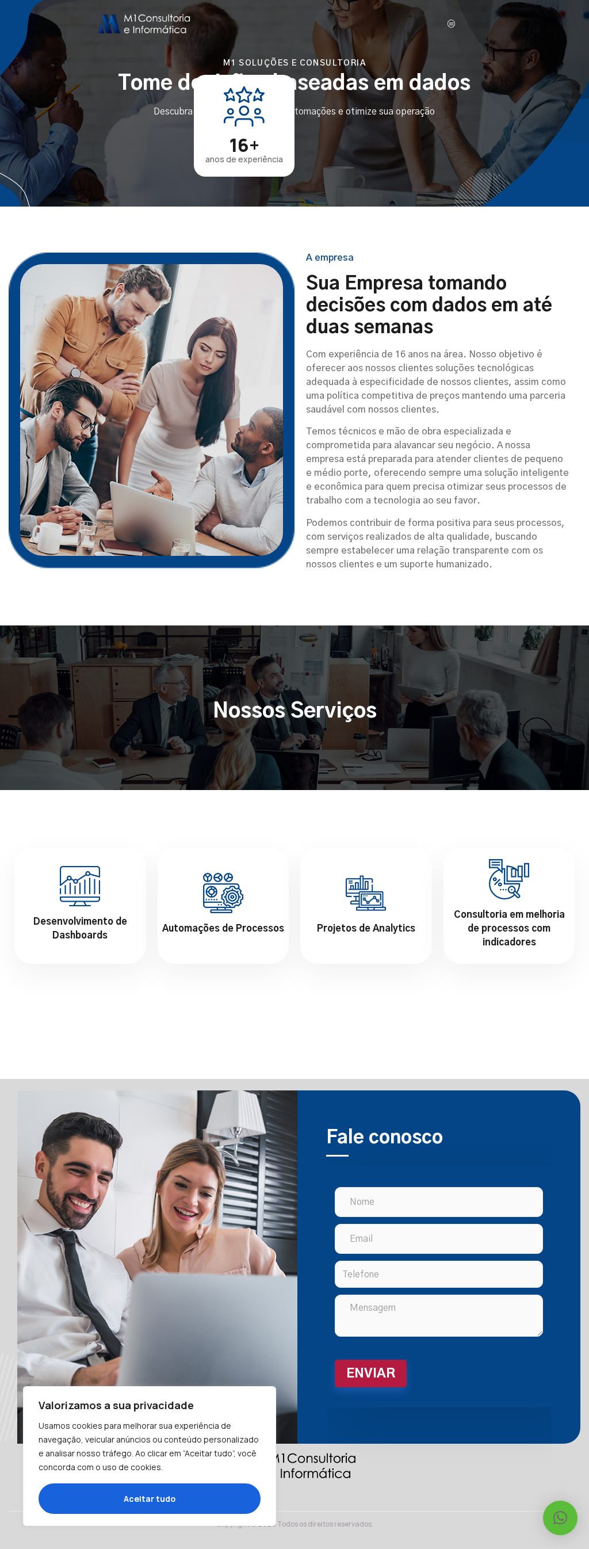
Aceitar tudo (149, 1498)
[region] (149, 1456)
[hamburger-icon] (452, 24)
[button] (560, 1518)
